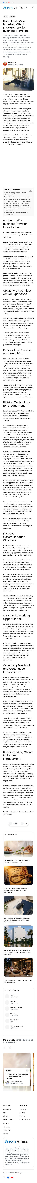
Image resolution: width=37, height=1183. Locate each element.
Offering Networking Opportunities (17, 206)
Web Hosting (14, 1020)
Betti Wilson (12, 62)
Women (12, 1001)
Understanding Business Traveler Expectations (16, 194)
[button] (13, 2)
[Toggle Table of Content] (30, 190)
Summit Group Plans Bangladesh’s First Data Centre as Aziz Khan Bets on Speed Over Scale (17, 952)
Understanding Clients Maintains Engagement (16, 213)
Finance (8, 1070)
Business (12, 16)
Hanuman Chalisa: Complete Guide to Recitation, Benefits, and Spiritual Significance (16, 890)
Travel (5, 16)
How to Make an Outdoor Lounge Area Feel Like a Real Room (18, 981)
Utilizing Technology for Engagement (18, 201)
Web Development (16, 1026)
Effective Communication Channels (17, 203)
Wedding (13, 1014)
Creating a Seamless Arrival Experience (18, 197)
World (12, 995)
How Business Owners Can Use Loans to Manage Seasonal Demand (17, 861)
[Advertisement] (18, 165)
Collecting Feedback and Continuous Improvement (17, 209)
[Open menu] (33, 7)
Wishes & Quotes (16, 1007)
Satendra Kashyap (16, 1081)
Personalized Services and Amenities (17, 199)
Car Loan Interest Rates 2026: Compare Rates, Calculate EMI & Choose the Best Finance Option (17, 920)
